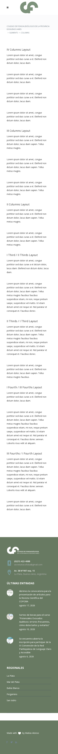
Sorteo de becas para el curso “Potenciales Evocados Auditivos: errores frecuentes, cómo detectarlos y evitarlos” (34, 620)
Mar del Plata (13, 682)
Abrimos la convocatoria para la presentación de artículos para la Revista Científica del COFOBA (35, 596)
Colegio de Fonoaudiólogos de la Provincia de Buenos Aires (28, 27)
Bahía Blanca (13, 688)
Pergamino (12, 694)
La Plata (11, 675)
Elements (14, 32)
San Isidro (11, 700)
